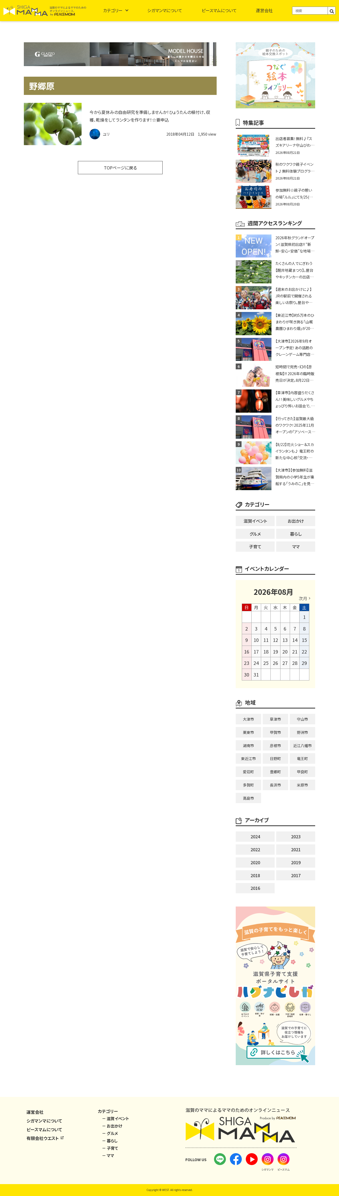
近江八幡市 (302, 745)
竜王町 (302, 758)
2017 (296, 875)
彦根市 (275, 745)
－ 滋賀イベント (115, 1118)
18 (266, 651)
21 (294, 651)
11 (266, 639)
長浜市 (275, 785)
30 (246, 674)
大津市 (248, 719)
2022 (255, 849)
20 (285, 651)
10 (256, 639)
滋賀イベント (255, 521)
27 (285, 662)
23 (246, 662)
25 (266, 662)
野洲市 (302, 732)
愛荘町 (248, 771)
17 (256, 651)
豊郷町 (275, 771)
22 (304, 651)
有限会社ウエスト (43, 1138)
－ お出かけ (112, 1126)
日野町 (275, 758)
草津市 (275, 719)
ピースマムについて (219, 10)
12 (275, 639)
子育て (255, 546)
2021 (296, 849)
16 (246, 651)
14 (294, 639)
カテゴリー (113, 10)
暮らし (296, 534)
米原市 (302, 785)
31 (256, 674)
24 (256, 662)
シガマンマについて (164, 10)
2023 (296, 836)
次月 (303, 598)
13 (285, 639)
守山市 (302, 719)
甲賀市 (275, 732)
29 (304, 662)
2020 (255, 862)
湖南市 (248, 745)
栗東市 (248, 732)
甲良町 (302, 771)
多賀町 (248, 785)
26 (275, 662)
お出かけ (296, 521)
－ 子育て (110, 1148)
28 (294, 662)
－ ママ (108, 1155)
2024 (255, 836)
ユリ (106, 134)
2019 (296, 862)
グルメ (255, 534)
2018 (255, 875)
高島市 (248, 798)
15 (304, 639)
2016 (255, 888)
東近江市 (248, 758)
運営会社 (264, 10)
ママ (296, 546)
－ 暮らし (110, 1140)
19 (275, 651)
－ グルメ (110, 1133)
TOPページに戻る (120, 167)
